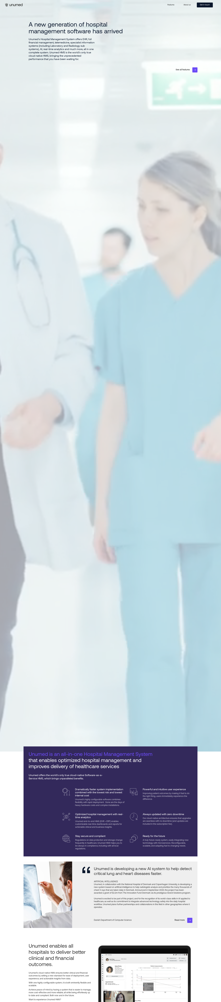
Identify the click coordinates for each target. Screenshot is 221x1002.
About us (187, 5)
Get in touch (205, 5)
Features (170, 5)
